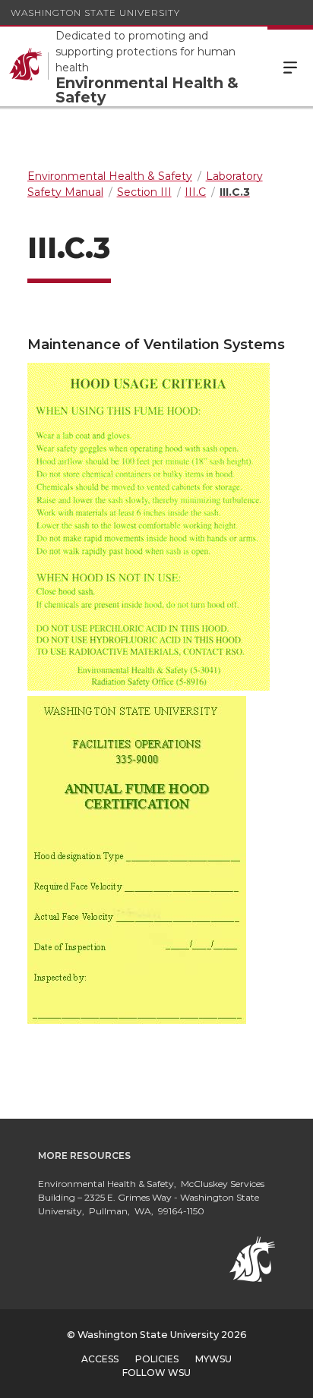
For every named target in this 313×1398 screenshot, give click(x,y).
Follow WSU (156, 1372)
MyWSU (213, 1359)
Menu (290, 66)
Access (100, 1359)
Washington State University (95, 12)
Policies (157, 1359)
